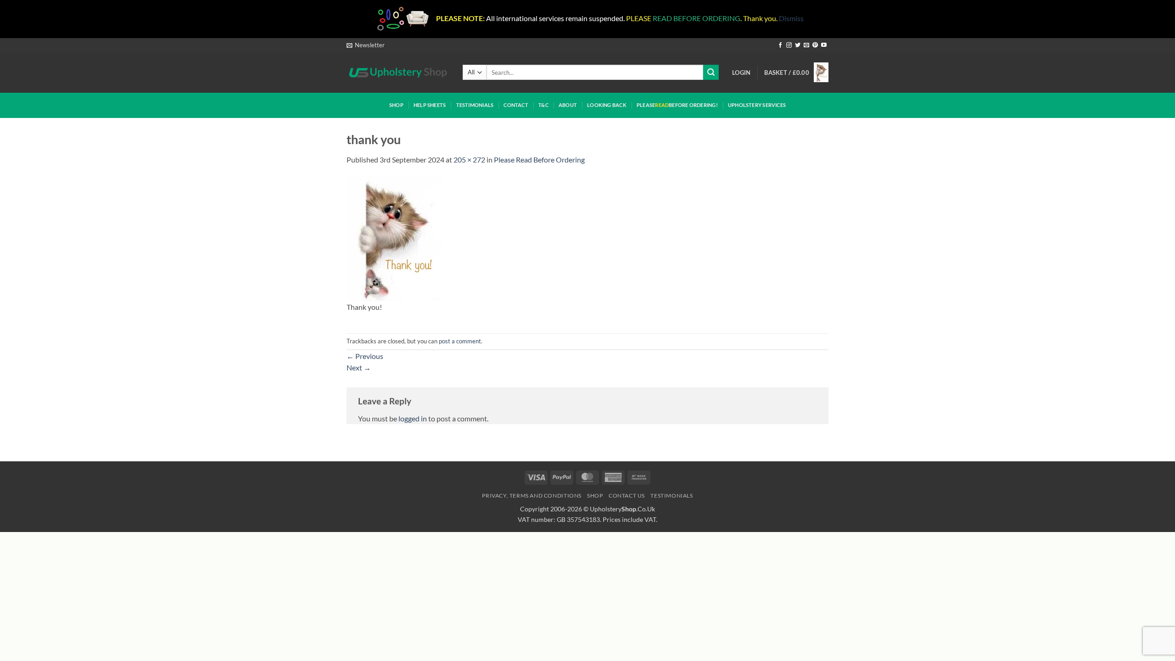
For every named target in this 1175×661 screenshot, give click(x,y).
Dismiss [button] (791, 18)
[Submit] (711, 72)
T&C (543, 105)
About (568, 105)
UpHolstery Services (757, 105)
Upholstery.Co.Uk (622, 509)
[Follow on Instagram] (789, 45)
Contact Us (627, 495)
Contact (516, 105)
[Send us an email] (806, 45)
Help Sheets (430, 105)
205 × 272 (469, 159)
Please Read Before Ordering (539, 159)
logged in (412, 418)
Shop (396, 105)
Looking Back (607, 105)
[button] (366, 45)
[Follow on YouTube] (824, 45)
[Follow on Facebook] (780, 45)
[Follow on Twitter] (797, 45)
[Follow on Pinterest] (815, 45)
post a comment (460, 341)
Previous (365, 356)
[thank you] (394, 237)
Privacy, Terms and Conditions (532, 495)
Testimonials (475, 105)
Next (359, 367)
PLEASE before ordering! (677, 105)
